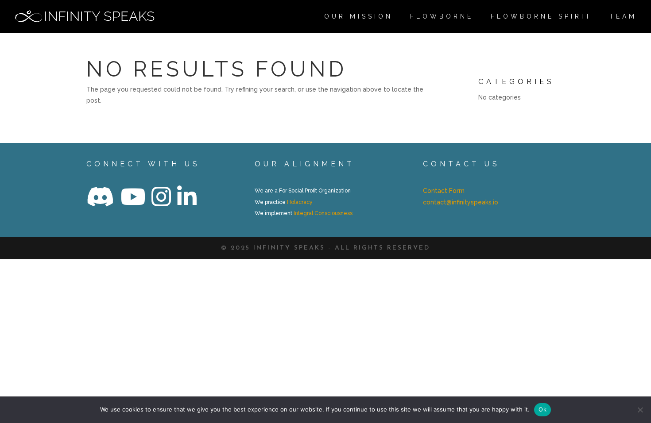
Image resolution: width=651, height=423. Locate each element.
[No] (640, 409)
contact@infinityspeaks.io (460, 202)
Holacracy (300, 202)
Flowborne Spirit (541, 16)
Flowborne (441, 16)
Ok (542, 409)
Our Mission (358, 16)
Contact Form (444, 190)
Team (623, 16)
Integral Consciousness (323, 213)
